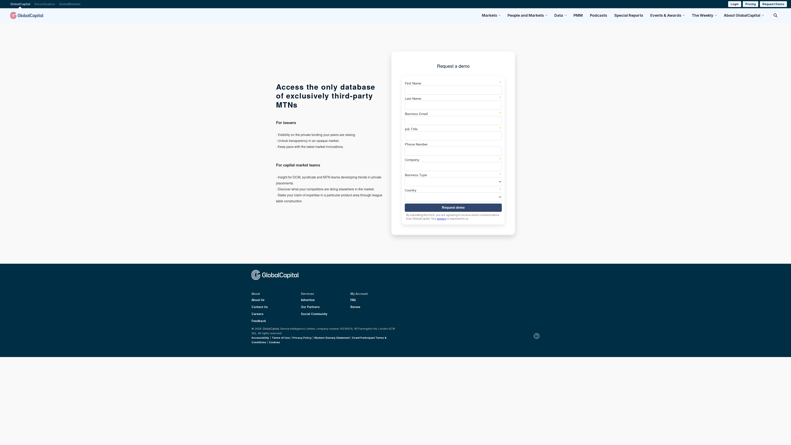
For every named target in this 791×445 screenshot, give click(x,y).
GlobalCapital (20, 4)
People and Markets (526, 15)
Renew (355, 307)
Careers (257, 314)
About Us (258, 300)
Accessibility (260, 337)
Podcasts (598, 15)
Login (735, 4)
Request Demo (773, 4)
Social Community (314, 314)
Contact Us (260, 307)
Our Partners (310, 307)
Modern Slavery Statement (332, 337)
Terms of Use (281, 337)
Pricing (750, 4)
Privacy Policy (302, 337)
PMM (578, 15)
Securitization (44, 4)
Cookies (274, 342)
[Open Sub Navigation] (499, 15)
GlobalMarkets (70, 4)
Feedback (259, 321)
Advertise (308, 300)
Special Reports (628, 15)
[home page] (26, 15)
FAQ (353, 300)
